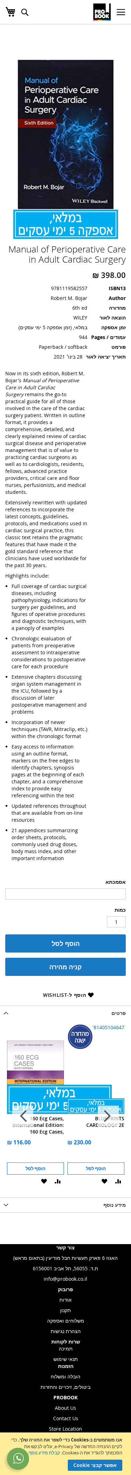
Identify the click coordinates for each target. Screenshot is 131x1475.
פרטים (118, 1013)
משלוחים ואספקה (65, 1320)
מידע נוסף (114, 1205)
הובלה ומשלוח (65, 1376)
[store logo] (102, 11)
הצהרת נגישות (66, 1331)
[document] (64, 1454)
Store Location (65, 1428)
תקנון (65, 1310)
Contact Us (65, 1418)
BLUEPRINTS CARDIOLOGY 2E (105, 1121)
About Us (65, 1408)
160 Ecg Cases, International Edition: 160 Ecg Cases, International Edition (38, 1125)
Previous (108, 1116)
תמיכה (66, 1348)
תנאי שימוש (65, 1359)
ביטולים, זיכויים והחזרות (65, 1387)
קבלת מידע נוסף (44, 1453)
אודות (65, 1299)
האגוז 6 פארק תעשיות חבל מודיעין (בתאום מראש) (65, 1258)
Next (22, 1116)
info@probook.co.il (65, 1278)
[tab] (65, 1013)
